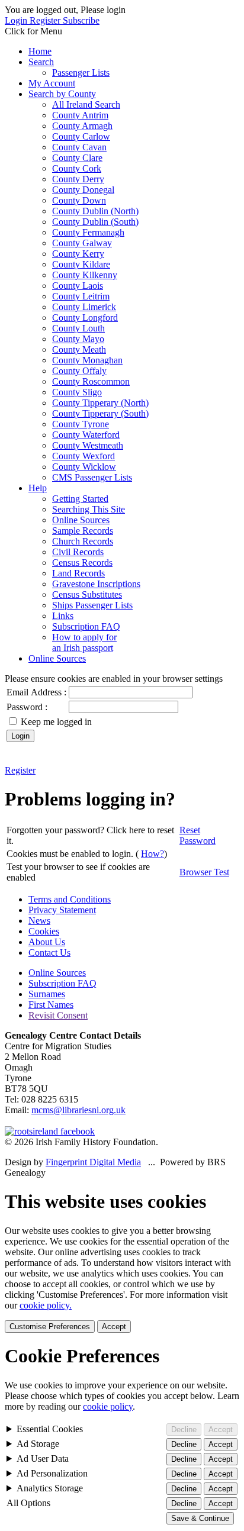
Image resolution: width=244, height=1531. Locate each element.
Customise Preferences (49, 1326)
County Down (79, 200)
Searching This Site (88, 509)
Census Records (82, 562)
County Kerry (78, 254)
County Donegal (83, 190)
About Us (46, 942)
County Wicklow (84, 467)
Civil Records (78, 552)
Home (40, 51)
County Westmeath (87, 445)
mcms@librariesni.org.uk (78, 1110)
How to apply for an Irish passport (84, 642)
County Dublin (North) (95, 211)
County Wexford (83, 456)
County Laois (77, 286)
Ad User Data (43, 1458)
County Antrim (80, 115)
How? (152, 854)
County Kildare (81, 264)
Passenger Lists (81, 72)
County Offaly (79, 371)
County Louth (78, 328)
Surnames (46, 994)
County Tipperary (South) (100, 413)
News (39, 921)
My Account (51, 83)
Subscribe (81, 20)
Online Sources (81, 520)
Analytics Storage (50, 1488)
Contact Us (49, 952)
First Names (50, 1005)
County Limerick (84, 307)
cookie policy (108, 1406)
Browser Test (204, 872)
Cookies (43, 931)
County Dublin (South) (95, 222)
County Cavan (79, 147)
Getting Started (80, 499)
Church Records (82, 541)
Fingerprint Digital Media (93, 1162)
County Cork (76, 168)
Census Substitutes (87, 594)
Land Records (78, 573)
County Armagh (82, 126)
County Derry (78, 179)
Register (46, 20)
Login (17, 20)
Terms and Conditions (69, 899)
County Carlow (81, 136)
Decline (184, 1429)
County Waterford (86, 435)
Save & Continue (200, 1518)
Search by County (62, 94)
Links (62, 616)
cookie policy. (46, 1305)
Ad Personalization (52, 1473)
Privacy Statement (62, 910)
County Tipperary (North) (100, 403)
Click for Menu (33, 31)
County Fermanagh (88, 232)
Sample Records (82, 531)
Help (37, 488)
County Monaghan (87, 360)
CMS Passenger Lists (92, 477)
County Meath (79, 349)
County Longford (85, 317)
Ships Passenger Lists (92, 605)
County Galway (82, 243)
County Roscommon (91, 381)
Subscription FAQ (86, 626)
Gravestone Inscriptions (96, 584)
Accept (114, 1326)
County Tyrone (80, 424)
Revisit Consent (58, 1015)
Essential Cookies (50, 1429)
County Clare (77, 158)
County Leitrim (81, 296)
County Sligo (77, 392)
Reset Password (197, 835)
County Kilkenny (84, 275)
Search (41, 62)
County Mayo (78, 339)
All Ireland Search (86, 104)
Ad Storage (38, 1444)
